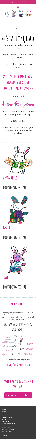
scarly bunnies (6, 431)
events (4, 411)
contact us (5, 435)
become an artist (18, 395)
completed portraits (8, 429)
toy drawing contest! (18, 2)
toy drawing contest (8, 423)
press (3, 414)
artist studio (6, 421)
